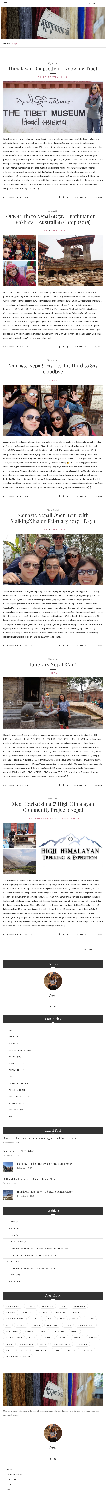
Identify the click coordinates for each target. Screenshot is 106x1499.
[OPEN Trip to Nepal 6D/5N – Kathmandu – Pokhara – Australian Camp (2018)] (70, 260)
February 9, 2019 (24, 1168)
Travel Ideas (58, 77)
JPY (8, 1325)
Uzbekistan (15, 1103)
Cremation (79, 1306)
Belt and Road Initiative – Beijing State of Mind (29, 1179)
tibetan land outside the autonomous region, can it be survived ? (39, 1138)
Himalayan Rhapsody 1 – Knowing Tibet (53, 68)
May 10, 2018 (53, 63)
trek (57, 1350)
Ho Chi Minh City (15, 1319)
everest (27, 1312)
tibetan (23, 1350)
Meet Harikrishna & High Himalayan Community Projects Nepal (53, 806)
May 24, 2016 (53, 659)
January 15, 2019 (10, 1183)
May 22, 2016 (53, 798)
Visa (11, 1116)
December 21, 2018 (25, 1196)
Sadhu (9, 1344)
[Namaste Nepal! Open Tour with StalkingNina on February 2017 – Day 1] (53, 559)
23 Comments (81, 197)
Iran (11, 1037)
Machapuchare (86, 1325)
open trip (59, 1331)
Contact (12, 1485)
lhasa (68, 1325)
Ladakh (36, 1325)
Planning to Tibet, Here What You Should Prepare (45, 1163)
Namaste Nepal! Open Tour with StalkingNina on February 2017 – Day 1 (53, 518)
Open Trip (58, 230)
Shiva (43, 1344)
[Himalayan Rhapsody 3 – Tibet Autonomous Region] (8, 1195)
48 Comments (81, 785)
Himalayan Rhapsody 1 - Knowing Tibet (33, 1268)
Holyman (35, 1319)
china (63, 1306)
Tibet (42, 77)
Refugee (93, 1338)
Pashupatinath (14, 1338)
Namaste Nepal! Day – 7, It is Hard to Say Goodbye (53, 368)
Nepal (45, 230)
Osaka (74, 1331)
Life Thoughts (37, 818)
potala (63, 1338)
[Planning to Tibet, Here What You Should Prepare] (8, 1167)
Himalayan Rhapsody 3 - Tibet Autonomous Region (40, 1248)
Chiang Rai (47, 1306)
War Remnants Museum (18, 1357)
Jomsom (89, 1319)
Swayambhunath (61, 1344)
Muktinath (12, 1331)
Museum (29, 1331)
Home (6, 43)
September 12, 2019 (12, 1155)
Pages (10, 1489)
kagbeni (21, 1325)
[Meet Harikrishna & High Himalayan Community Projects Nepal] (70, 848)
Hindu (76, 1312)
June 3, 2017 (53, 211)
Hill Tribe (44, 1312)
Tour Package (14, 1475)
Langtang (52, 1325)
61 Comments (81, 347)
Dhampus (11, 1312)
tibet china (41, 1350)
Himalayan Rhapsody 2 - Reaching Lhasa (34, 1255)
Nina (100, 197)
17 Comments (81, 496)
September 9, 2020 (11, 1142)
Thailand (14, 1070)
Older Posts (90, 949)
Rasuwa (78, 1338)
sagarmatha (26, 1344)
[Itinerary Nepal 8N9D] (53, 703)
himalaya (60, 1312)
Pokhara (47, 1338)
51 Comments (81, 934)
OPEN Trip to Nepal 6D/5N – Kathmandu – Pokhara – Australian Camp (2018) (53, 219)
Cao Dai (31, 1306)
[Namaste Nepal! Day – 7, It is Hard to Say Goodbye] (53, 410)
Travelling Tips (18, 1090)
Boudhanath (13, 1306)
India (12, 1030)
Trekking (71, 1350)
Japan (12, 1043)
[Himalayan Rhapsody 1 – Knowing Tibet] (53, 107)
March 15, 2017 (53, 509)
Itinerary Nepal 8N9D (53, 664)
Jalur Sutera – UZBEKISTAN (19, 1151)
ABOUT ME (12, 1480)
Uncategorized (17, 1096)
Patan (32, 1338)
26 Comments (81, 645)
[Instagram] (94, 3)
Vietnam (13, 1110)
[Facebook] (89, 3)
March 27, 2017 (53, 360)
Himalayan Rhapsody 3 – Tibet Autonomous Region (45, 1191)
